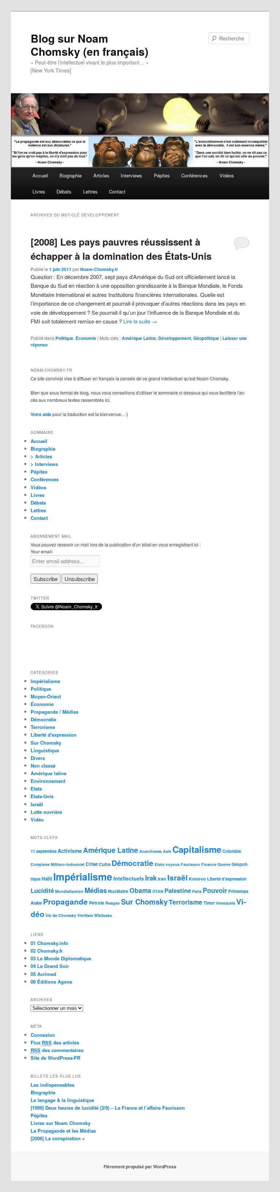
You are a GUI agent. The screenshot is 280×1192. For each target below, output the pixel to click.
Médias (96, 890)
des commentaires (57, 1050)
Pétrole (96, 902)
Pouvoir (215, 890)
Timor (209, 903)
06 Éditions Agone (51, 981)
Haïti (47, 878)
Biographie (70, 175)
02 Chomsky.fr (47, 950)
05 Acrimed (43, 974)
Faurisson (190, 864)
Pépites (162, 175)
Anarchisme (150, 851)
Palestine (177, 890)
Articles (101, 175)
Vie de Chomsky (61, 915)
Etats (36, 788)
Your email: (42, 551)
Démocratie (43, 719)
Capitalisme (196, 849)
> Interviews (44, 463)
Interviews (131, 175)
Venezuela (225, 903)
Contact (117, 191)
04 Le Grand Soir (50, 965)
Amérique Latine (139, 338)
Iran (162, 878)
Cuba (104, 864)
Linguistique (45, 750)
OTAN (157, 891)
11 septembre (44, 851)
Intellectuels (128, 878)
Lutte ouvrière (46, 811)
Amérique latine (48, 773)
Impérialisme (45, 681)
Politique (64, 338)
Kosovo (197, 878)
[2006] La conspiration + (58, 1138)
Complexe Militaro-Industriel (58, 864)
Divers (38, 757)
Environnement (48, 780)
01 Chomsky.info (49, 943)
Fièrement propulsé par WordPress (140, 1166)
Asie (167, 851)
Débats (64, 191)
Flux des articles (55, 1042)
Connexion (43, 1034)
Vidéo (37, 819)
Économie (85, 338)
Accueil (40, 175)
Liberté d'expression (54, 734)
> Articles (41, 456)
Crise (92, 863)
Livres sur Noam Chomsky (60, 1123)
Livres (38, 191)
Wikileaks (103, 915)
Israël (37, 804)
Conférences (194, 175)
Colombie (231, 851)
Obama (140, 890)
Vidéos (226, 175)
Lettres (90, 191)
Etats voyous (167, 864)
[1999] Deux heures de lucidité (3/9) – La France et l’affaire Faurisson (108, 1107)
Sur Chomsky (46, 742)
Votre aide (41, 414)
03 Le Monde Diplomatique (61, 958)
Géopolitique (206, 338)
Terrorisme (43, 727)
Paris (197, 891)
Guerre (224, 864)
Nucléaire (118, 891)
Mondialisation (69, 891)
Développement (174, 338)
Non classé (43, 765)
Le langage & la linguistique (62, 1100)
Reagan (112, 903)
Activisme (70, 850)
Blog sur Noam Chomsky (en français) (89, 44)
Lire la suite (140, 321)
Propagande (65, 901)
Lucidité (42, 890)
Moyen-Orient (46, 696)
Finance (209, 864)
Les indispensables (52, 1084)
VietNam (85, 915)
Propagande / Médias (54, 711)
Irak (151, 878)
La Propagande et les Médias (63, 1130)
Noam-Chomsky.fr (99, 269)
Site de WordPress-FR (55, 1057)
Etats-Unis (42, 796)
